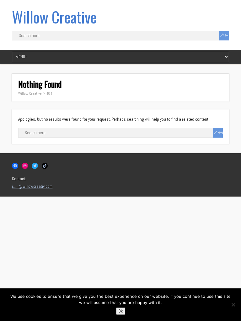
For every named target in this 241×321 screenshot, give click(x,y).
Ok (121, 311)
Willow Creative (54, 17)
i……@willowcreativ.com (32, 186)
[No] (233, 305)
